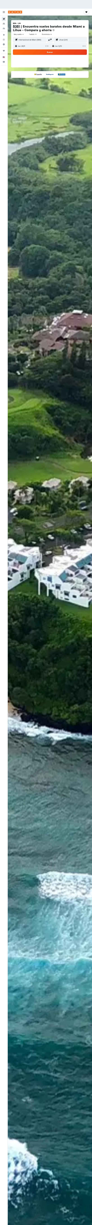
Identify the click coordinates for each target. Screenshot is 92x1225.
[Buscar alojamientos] (4, 23)
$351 (16, 26)
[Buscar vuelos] (4, 19)
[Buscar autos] (4, 28)
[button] (3, 12)
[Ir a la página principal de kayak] (15, 12)
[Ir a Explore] (4, 35)
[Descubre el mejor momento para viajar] (4, 44)
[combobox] (47, 34)
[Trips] (4, 51)
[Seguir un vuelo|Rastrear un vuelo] (4, 39)
